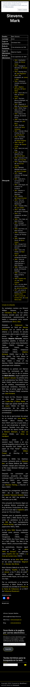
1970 (15, 284)
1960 (15, 238)
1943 (15, 60)
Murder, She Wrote (12, 564)
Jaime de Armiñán (21, 288)
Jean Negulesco (21, 73)
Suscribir (8, 649)
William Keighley (21, 140)
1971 (15, 290)
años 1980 (19, 559)
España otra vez (13, 554)
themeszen (16, 685)
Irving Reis (23, 160)
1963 (15, 244)
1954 (15, 213)
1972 (15, 296)
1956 (15, 219)
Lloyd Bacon (20, 135)
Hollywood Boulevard (11, 591)
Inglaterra (21, 510)
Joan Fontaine (10, 393)
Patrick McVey (8, 524)
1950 (15, 161)
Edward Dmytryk (21, 198)
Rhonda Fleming (11, 485)
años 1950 (11, 530)
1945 (15, 87)
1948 (15, 137)
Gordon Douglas (21, 171)
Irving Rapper (24, 106)
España (14, 570)
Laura (7, 406)
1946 (15, 119)
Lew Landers (20, 207)
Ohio (14, 313)
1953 (15, 209)
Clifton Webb (20, 401)
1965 (15, 259)
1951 (15, 173)
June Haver (22, 418)
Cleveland (8, 313)
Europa (12, 551)
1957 (15, 223)
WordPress (23, 683)
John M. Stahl (20, 156)
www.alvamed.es (16, 623)
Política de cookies (9, 6)
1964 (15, 250)
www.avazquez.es (16, 619)
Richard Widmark (10, 432)
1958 (15, 229)
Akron (14, 322)
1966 (15, 267)
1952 (15, 196)
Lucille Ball (9, 401)
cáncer (6, 572)
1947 (15, 131)
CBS (6, 522)
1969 (15, 273)
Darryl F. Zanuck (10, 378)
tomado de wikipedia (8, 305)
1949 (15, 148)
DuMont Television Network (14, 495)
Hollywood (18, 325)
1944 (15, 66)
